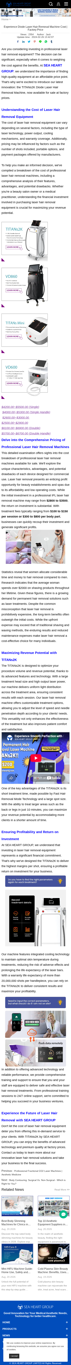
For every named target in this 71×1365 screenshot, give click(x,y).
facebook (17, 41)
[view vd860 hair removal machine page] (25, 284)
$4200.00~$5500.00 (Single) (20, 407)
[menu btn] (63, 1214)
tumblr (51, 41)
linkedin (23, 41)
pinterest (34, 41)
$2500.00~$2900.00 (14, 422)
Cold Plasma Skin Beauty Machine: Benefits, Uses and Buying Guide (53, 1270)
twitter (29, 41)
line (40, 41)
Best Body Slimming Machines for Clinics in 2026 (14, 1223)
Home (5, 19)
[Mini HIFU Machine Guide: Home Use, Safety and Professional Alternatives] (17, 1254)
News (6, 1335)
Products (9, 1328)
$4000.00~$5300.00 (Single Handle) (26, 412)
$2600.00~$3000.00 (16, 417)
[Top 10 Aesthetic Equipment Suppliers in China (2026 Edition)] (54, 1206)
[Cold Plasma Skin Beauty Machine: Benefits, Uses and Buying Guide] (54, 1254)
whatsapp (46, 41)
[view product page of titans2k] (25, 238)
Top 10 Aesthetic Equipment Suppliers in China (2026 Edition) (51, 1223)
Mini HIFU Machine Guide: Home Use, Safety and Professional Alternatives (17, 1270)
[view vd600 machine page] (24, 375)
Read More (62, 1189)
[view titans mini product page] (25, 330)
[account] (58, 4)
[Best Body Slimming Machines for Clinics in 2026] (17, 1206)
